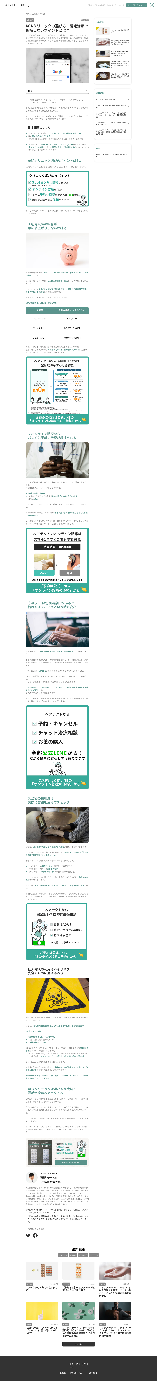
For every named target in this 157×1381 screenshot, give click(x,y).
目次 (30, 90)
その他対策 (110, 5)
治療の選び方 (43, 14)
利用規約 (63, 1373)
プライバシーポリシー (77, 1373)
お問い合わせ (93, 1373)
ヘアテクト (119, 5)
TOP (27, 14)
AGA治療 (101, 5)
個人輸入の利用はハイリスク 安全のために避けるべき (112, 155)
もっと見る (78, 1344)
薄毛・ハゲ (92, 5)
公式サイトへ (142, 5)
